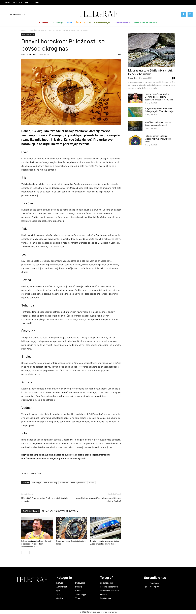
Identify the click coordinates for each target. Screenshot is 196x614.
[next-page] (28, 552)
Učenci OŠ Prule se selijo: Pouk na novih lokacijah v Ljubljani (44, 500)
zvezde (91, 483)
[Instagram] (190, 14)
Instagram (155, 586)
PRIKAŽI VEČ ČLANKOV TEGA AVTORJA (60, 511)
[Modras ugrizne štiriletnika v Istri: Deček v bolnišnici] (151, 50)
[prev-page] (23, 552)
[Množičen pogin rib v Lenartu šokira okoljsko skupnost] (135, 126)
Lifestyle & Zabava (36, 30)
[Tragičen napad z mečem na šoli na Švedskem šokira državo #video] (105, 528)
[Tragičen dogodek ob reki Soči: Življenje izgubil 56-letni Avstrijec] (135, 112)
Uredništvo (31, 54)
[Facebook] (183, 14)
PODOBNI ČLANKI (31, 511)
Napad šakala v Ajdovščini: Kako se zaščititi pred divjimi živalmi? (98, 500)
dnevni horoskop (50, 483)
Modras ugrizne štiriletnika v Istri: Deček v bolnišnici (150, 72)
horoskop (64, 483)
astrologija (36, 483)
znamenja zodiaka (78, 483)
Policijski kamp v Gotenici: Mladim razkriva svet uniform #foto (158, 139)
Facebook (154, 583)
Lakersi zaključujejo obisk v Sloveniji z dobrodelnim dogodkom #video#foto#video (36, 544)
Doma (23, 30)
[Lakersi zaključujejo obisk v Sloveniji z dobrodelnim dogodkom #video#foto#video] (37, 528)
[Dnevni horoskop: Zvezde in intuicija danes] (71, 528)
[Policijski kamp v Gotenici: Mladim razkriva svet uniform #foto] (135, 140)
